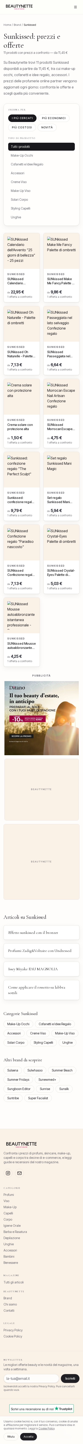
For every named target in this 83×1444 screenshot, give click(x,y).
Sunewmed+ (47, 1079)
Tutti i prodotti (20, 146)
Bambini (9, 1256)
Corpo (8, 1219)
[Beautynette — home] (19, 7)
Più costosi (22, 127)
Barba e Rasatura (15, 1232)
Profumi (9, 1195)
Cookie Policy (13, 1336)
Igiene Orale (12, 1225)
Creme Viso (19, 182)
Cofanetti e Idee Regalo (27, 164)
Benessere (11, 1262)
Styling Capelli (20, 208)
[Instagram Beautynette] (8, 1173)
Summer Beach (62, 1070)
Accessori (17, 173)
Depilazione (12, 1238)
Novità (47, 127)
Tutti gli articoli (14, 1282)
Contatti (9, 1310)
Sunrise (45, 1089)
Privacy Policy (13, 1330)
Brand (8, 1298)
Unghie (16, 217)
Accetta (28, 1436)
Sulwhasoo (34, 1070)
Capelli (8, 1213)
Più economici (54, 118)
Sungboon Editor (19, 1089)
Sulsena (12, 1070)
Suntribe (13, 1098)
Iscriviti (70, 1378)
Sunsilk (64, 1089)
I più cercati (22, 118)
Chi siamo (10, 1304)
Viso (6, 1201)
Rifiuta (11, 1436)
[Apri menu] (75, 7)
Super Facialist (38, 1098)
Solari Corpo (19, 199)
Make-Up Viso (20, 191)
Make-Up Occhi (22, 155)
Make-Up (10, 1207)
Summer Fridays (18, 1079)
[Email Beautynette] (19, 1173)
